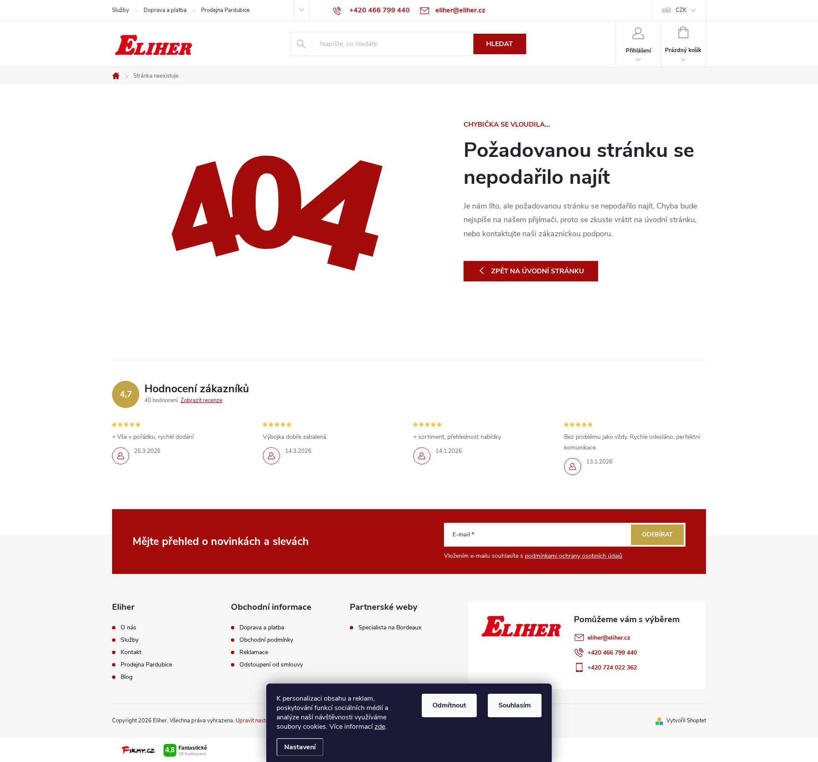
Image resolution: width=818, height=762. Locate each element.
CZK (681, 10)
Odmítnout (449, 705)
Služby (120, 10)
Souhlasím (514, 705)
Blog (126, 677)
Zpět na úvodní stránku (537, 271)
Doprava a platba (165, 10)
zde (379, 726)
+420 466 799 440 (612, 653)
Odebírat (657, 534)
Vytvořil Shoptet (686, 720)
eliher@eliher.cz (609, 638)
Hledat (499, 44)
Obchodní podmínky (266, 640)
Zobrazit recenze (201, 400)
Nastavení (300, 747)
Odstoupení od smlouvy (271, 664)
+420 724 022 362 (612, 667)
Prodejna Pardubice (225, 10)
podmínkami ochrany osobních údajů (573, 556)
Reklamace (253, 652)
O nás (128, 627)
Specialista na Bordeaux (389, 627)
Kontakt (131, 652)
